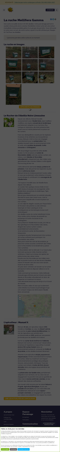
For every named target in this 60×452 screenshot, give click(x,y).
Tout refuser (13, 449)
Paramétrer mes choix (23, 449)
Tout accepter (5, 449)
